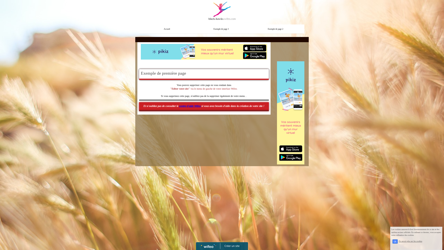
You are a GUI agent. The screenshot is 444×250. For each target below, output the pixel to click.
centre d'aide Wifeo (190, 106)
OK (395, 241)
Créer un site (232, 246)
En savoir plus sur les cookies (410, 241)
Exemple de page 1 (221, 29)
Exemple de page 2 (275, 29)
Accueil (167, 29)
